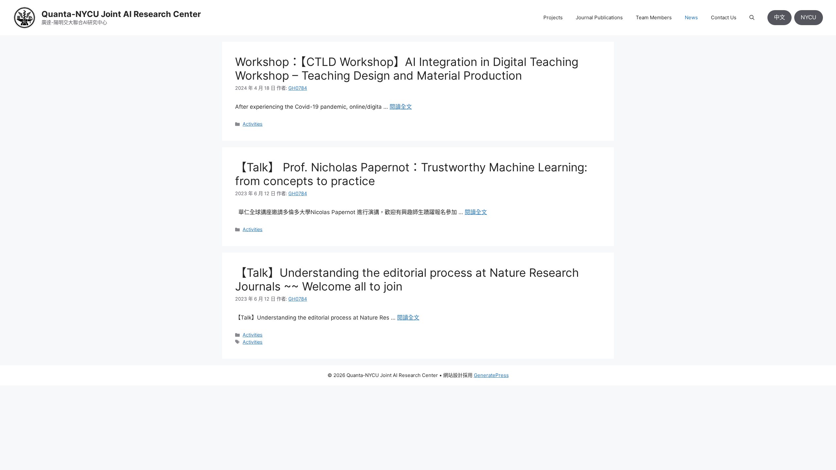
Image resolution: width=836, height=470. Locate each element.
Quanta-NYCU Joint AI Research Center (121, 14)
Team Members (654, 17)
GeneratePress (491, 375)
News (691, 17)
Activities (253, 124)
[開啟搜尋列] (752, 17)
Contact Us (723, 17)
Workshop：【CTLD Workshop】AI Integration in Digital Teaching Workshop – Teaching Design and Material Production (406, 68)
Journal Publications (599, 17)
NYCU (808, 17)
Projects (553, 17)
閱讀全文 (401, 106)
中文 (779, 17)
